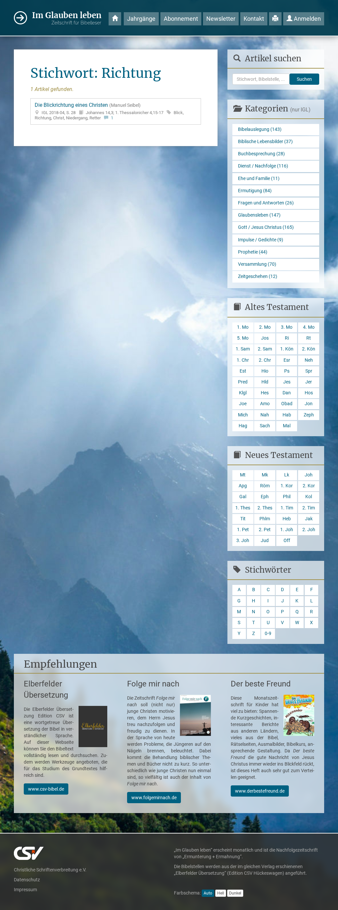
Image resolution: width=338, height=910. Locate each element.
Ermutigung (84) (255, 191)
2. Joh (308, 529)
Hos (309, 393)
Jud (265, 540)
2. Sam (265, 349)
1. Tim (287, 508)
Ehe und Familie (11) (259, 178)
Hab (287, 415)
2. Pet (265, 529)
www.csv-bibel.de (46, 789)
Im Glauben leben (66, 17)
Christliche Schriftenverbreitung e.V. (50, 869)
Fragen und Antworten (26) (266, 203)
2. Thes (264, 508)
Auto (208, 893)
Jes (286, 382)
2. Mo (265, 327)
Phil (286, 497)
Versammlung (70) (257, 264)
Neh (309, 360)
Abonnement (181, 18)
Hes (265, 393)
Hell (220, 893)
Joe (243, 404)
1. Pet (243, 529)
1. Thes (242, 508)
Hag (243, 426)
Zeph (309, 415)
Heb (287, 519)
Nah (264, 415)
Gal (242, 497)
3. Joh (242, 540)
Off (287, 540)
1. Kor (287, 486)
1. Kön (286, 349)
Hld (264, 382)
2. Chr (265, 360)
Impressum (25, 889)
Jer (308, 382)
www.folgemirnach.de (154, 797)
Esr (287, 360)
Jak (309, 519)
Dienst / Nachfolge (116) (263, 166)
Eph (265, 497)
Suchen (304, 79)
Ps (286, 371)
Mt (243, 475)
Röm (265, 486)
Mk (265, 475)
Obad (286, 404)
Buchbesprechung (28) (261, 154)
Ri (287, 338)
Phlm (264, 519)
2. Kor (309, 486)
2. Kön (308, 349)
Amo (265, 404)
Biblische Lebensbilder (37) (265, 141)
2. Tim (308, 508)
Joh (309, 475)
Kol (308, 497)
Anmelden (306, 18)
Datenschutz (27, 879)
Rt (308, 338)
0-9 (268, 633)
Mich (243, 415)
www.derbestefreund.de (260, 791)
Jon (309, 404)
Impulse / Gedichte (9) (260, 240)
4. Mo (309, 327)
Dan (287, 393)
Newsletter (220, 18)
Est (243, 371)
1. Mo (243, 327)
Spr (308, 371)
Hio (264, 371)
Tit (243, 519)
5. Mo (243, 338)
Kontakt (254, 18)
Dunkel (235, 893)
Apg (243, 486)
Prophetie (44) (252, 252)
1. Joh (286, 529)
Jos (265, 338)
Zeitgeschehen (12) (257, 276)
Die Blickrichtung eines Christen (109, 111)
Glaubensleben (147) (259, 215)
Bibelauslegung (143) (260, 129)
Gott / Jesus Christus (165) (266, 227)
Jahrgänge (141, 18)
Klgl (243, 393)
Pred (243, 382)
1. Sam (243, 349)
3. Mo (286, 327)
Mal (286, 426)
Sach (265, 426)
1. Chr (243, 360)
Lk (286, 475)
